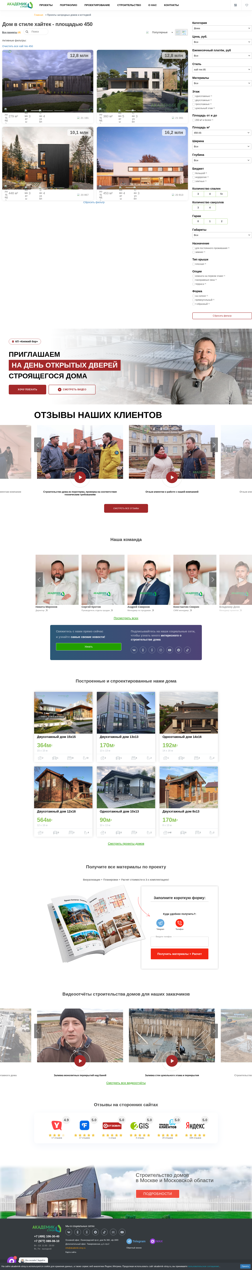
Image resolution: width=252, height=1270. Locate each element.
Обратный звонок (134, 1248)
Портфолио (68, 5)
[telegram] (178, 650)
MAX (159, 1241)
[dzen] (86, 1232)
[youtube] (169, 650)
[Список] (178, 32)
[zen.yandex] (152, 650)
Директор (40, 610)
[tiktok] (187, 650)
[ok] (143, 650)
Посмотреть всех (126, 618)
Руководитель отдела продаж (96, 610)
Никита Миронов (46, 606)
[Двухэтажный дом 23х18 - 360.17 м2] (142, 81)
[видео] (80, 477)
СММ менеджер (181, 610)
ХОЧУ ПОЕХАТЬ (27, 389)
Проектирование (97, 5)
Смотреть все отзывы (126, 508)
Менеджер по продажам (139, 610)
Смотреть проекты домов (126, 843)
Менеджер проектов (229, 610)
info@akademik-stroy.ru (75, 1248)
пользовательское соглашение (203, 1266)
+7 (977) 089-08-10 (46, 1241)
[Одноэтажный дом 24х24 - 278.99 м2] (47, 81)
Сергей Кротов (91, 606)
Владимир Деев (229, 606)
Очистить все (10, 46)
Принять (245, 1266)
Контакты (171, 5)
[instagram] (161, 650)
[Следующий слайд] (214, 445)
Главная (38, 15)
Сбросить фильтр (94, 202)
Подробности (157, 1194)
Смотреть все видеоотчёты (126, 1082)
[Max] (21, 1261)
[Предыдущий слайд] (37, 445)
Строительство (129, 5)
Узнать (89, 646)
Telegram (139, 1241)
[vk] (134, 650)
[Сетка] (184, 32)
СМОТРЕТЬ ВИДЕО (74, 389)
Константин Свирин (186, 606)
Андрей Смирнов (138, 606)
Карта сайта (70, 1252)
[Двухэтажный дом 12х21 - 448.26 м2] (47, 158)
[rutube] (113, 1232)
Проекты (46, 5)
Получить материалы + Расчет (179, 953)
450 (31, 46)
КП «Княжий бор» (26, 341)
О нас (152, 5)
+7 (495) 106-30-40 (46, 1236)
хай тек (23, 46)
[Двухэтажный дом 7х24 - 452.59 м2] (142, 158)
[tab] (36, 110)
